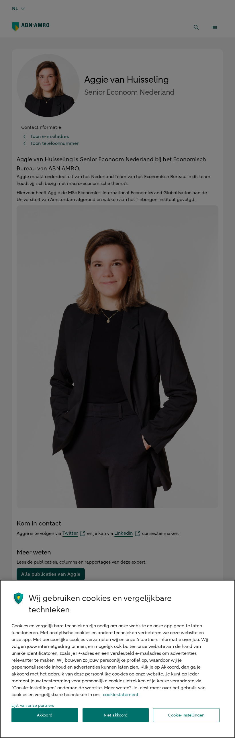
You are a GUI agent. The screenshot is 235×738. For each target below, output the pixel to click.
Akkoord (44, 715)
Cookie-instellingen (186, 715)
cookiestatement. (121, 695)
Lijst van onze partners (32, 705)
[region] (117, 659)
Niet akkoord (116, 715)
